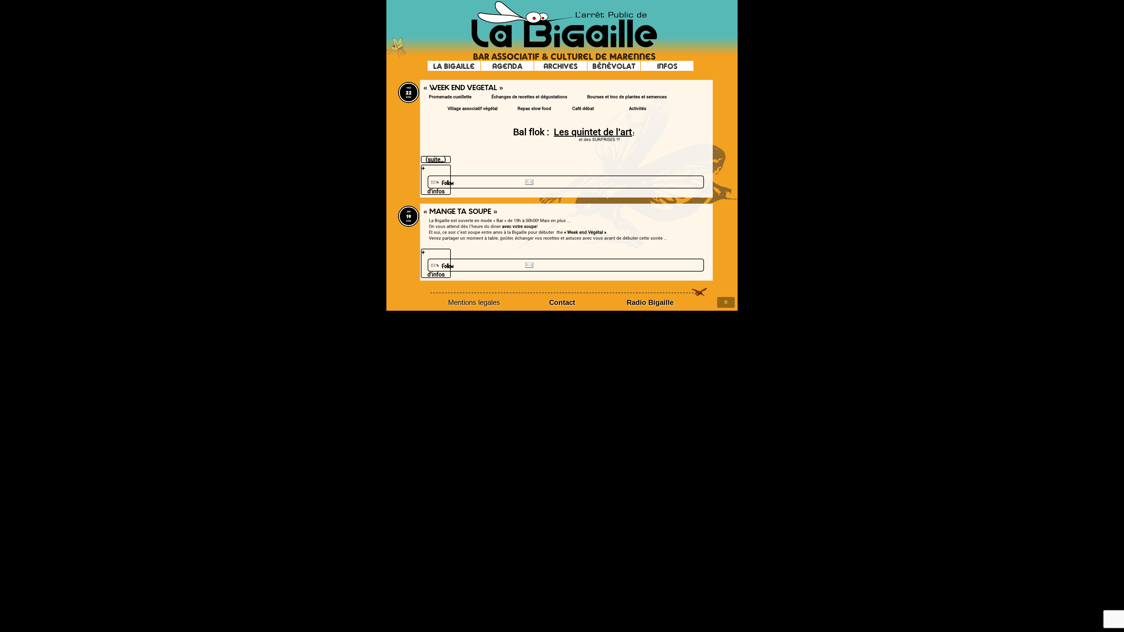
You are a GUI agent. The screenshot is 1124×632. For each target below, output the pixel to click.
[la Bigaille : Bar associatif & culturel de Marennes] (556, 24)
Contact (562, 302)
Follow (445, 183)
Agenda (507, 66)
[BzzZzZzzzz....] (680, 16)
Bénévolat (613, 66)
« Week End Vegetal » (463, 88)
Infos (667, 66)
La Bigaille (454, 66)
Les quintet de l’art (593, 132)
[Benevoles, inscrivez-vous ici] (396, 55)
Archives (561, 66)
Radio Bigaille (650, 302)
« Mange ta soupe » (460, 212)
